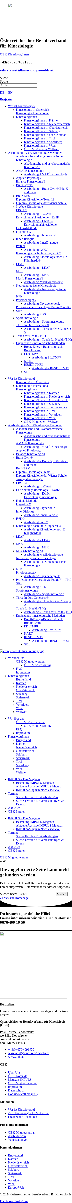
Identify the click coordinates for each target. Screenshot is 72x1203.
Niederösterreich (26, 686)
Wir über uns (16, 658)
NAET (28, 361)
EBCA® (21, 210)
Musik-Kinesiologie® (29, 278)
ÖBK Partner (16, 811)
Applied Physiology (28, 178)
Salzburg (21, 693)
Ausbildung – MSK (36, 275)
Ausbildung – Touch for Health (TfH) (48, 339)
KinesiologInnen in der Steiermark (45, 134)
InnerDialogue (25, 239)
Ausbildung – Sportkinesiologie (44, 321)
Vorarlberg (22, 704)
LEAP (20, 264)
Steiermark (23, 697)
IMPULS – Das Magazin (24, 779)
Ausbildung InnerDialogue (41, 242)
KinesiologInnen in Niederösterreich (47, 124)
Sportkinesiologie (27, 318)
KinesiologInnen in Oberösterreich (46, 127)
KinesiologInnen (26, 117)
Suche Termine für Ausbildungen (37, 797)
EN (10, 92)
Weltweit (21, 711)
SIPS (19, 310)
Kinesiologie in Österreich (32, 109)
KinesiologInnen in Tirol (39, 138)
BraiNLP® (23, 196)
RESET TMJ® (33, 364)
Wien (19, 708)
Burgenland (23, 679)
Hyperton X (23, 231)
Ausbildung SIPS (35, 314)
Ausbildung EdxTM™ (46, 357)
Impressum (23, 672)
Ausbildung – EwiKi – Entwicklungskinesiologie (40, 222)
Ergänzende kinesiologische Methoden (40, 343)
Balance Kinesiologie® (30, 181)
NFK (19, 296)
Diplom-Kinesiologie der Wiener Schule (41, 203)
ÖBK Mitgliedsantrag (37, 665)
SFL (27, 371)
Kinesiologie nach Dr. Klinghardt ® (38, 253)
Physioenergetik (26, 300)
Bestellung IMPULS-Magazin (35, 782)
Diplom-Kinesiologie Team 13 (35, 199)
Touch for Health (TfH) (31, 336)
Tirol (19, 701)
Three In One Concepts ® (32, 325)
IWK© (20, 246)
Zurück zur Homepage (14, 898)
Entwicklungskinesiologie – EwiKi (38, 217)
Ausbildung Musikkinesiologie (43, 282)
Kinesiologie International (32, 113)
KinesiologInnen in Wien (40, 145)
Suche (4, 78)
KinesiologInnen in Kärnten (41, 120)
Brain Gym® (24, 185)
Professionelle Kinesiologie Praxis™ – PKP (43, 307)
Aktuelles (14, 808)
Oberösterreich (25, 690)
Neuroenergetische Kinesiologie (36, 285)
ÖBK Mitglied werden (30, 661)
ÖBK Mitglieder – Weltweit (41, 149)
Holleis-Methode (26, 228)
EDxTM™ (31, 354)
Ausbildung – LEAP (37, 267)
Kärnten (21, 683)
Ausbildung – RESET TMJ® (50, 368)
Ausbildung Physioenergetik (42, 303)
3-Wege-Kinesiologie (29, 206)
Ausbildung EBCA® (37, 213)
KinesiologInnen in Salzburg (42, 131)
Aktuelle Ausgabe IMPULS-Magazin (39, 786)
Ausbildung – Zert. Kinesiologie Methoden (35, 152)
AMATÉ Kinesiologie (30, 170)
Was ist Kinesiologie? (21, 106)
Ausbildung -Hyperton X (40, 235)
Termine (13, 793)
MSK (19, 271)
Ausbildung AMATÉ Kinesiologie (45, 174)
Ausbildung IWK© (36, 249)
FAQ (19, 668)
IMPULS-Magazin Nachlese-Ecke (38, 790)
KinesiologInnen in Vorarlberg (43, 142)
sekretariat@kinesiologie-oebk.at (26, 70)
